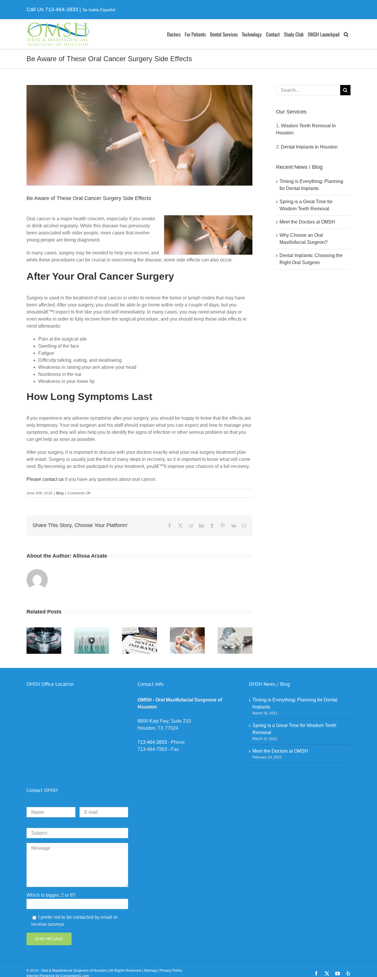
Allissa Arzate (90, 556)
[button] (346, 34)
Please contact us (45, 479)
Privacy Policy (171, 970)
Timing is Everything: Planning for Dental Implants (295, 703)
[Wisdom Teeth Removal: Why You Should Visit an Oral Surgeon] (44, 629)
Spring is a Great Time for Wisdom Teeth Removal (294, 729)
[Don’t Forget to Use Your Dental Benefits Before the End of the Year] (139, 629)
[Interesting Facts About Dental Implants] (187, 629)
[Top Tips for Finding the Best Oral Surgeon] (91, 629)
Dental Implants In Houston (309, 146)
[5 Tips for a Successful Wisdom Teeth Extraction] (235, 629)
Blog (60, 493)
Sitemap (150, 970)
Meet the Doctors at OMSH (307, 221)
